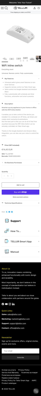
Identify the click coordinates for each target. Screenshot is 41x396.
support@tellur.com (18, 323)
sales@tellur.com (14, 314)
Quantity (5, 171)
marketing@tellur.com (21, 319)
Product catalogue (9, 383)
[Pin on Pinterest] (12, 212)
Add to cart (20, 185)
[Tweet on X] (6, 212)
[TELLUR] (20, 8)
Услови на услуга (9, 370)
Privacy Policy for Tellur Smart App (15, 380)
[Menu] (2, 8)
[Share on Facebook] (9, 212)
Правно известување (10, 378)
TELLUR (11, 389)
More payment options (20, 197)
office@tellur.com (17, 328)
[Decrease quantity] (3, 176)
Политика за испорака (11, 375)
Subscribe (20, 357)
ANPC (34, 380)
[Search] (7, 8)
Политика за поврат (29, 373)
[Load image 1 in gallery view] (20, 34)
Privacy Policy (23, 370)
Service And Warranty (10, 373)
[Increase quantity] (12, 176)
